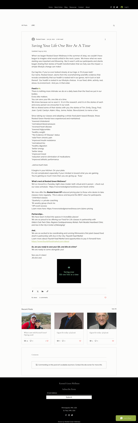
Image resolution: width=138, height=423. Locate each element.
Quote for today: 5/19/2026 (99, 332)
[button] (114, 25)
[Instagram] (114, 7)
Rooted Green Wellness (69, 383)
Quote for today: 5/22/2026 (66, 332)
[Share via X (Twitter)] (37, 291)
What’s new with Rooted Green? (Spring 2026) (35, 333)
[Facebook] (111, 7)
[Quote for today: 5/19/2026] (101, 321)
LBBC (33, 25)
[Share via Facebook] (33, 291)
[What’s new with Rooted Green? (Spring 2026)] (36, 321)
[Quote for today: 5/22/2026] (69, 321)
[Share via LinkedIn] (42, 291)
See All (114, 309)
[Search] (116, 5)
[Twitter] (117, 7)
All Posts (24, 25)
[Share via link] (47, 291)
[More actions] (105, 39)
